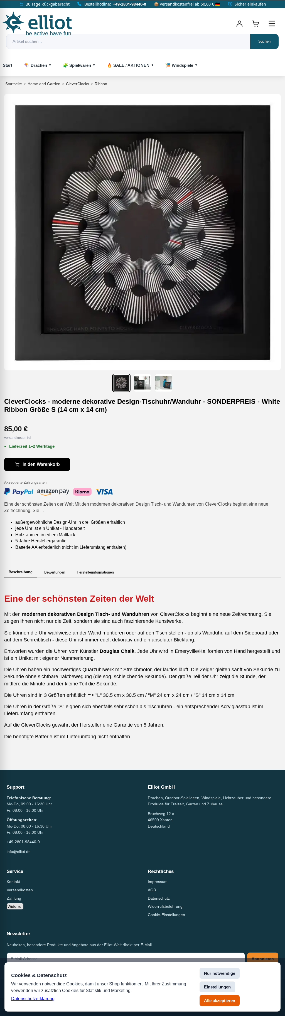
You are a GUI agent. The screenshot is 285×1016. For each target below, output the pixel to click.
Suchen (264, 41)
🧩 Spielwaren (77, 65)
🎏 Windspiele (179, 65)
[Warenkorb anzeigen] (255, 23)
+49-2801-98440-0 (129, 4)
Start (7, 65)
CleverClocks (77, 84)
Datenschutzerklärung (33, 998)
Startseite (13, 84)
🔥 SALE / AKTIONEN (128, 65)
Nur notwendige (219, 973)
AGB (152, 890)
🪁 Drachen (35, 65)
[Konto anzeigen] (239, 23)
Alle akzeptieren (219, 1000)
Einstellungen (217, 987)
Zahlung (14, 898)
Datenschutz (159, 898)
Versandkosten (20, 890)
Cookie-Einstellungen (166, 914)
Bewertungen (54, 572)
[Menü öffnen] (271, 23)
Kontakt (13, 881)
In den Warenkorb (41, 464)
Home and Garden (44, 84)
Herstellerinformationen (95, 572)
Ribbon (101, 84)
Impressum (158, 881)
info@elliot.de (19, 851)
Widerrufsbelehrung (165, 906)
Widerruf (15, 906)
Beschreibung (21, 572)
